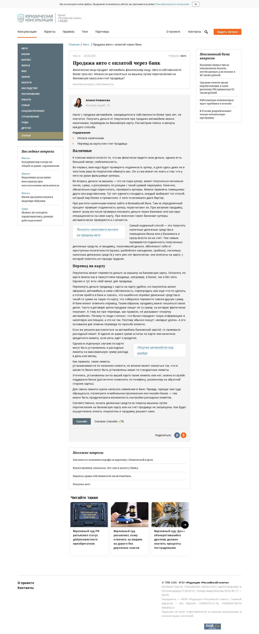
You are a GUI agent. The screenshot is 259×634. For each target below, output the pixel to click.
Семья (25, 105)
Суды (24, 122)
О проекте (173, 31)
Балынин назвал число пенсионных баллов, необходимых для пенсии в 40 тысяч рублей (217, 70)
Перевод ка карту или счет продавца (102, 143)
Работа (26, 99)
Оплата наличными (90, 138)
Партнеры (102, 31)
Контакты (194, 31)
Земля (25, 76)
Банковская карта (83, 84)
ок (196, 4)
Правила (68, 31)
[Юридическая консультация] (35, 18)
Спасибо (81, 421)
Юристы (49, 31)
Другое (26, 128)
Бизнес (26, 59)
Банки (25, 54)
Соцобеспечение (32, 111)
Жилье (25, 65)
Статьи (26, 135)
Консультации (27, 31)
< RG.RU (62, 21)
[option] (89, 529)
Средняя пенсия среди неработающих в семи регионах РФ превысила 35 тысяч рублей (217, 87)
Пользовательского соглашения (172, 4)
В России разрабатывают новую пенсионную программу (215, 114)
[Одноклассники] (183, 435)
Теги (85, 31)
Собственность (105, 84)
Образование (30, 93)
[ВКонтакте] (177, 435)
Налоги (26, 82)
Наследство (29, 88)
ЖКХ (24, 71)
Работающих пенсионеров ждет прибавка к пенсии (217, 101)
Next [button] (185, 525)
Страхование (30, 116)
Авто (24, 48)
